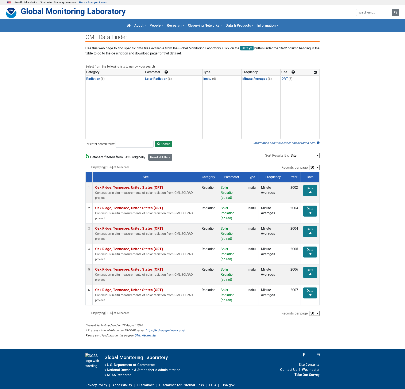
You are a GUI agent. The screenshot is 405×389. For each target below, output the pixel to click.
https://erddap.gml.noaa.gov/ (165, 330)
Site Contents (309, 365)
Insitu (207, 79)
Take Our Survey (307, 375)
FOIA (212, 385)
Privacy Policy (96, 385)
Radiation (93, 79)
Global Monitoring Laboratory (73, 11)
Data (310, 188)
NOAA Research (119, 375)
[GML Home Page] (128, 25)
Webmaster (311, 370)
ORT (284, 79)
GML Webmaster (145, 335)
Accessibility (122, 385)
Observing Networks (203, 26)
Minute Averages (254, 79)
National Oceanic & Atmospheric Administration (144, 370)
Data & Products (238, 26)
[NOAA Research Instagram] (313, 355)
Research (174, 26)
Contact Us (288, 370)
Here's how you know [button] (92, 2)
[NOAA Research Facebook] (298, 355)
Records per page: (294, 167)
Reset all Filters (160, 157)
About (138, 26)
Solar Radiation (156, 79)
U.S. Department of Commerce (131, 365)
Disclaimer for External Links (181, 385)
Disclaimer (145, 385)
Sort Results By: (277, 155)
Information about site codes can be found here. (285, 143)
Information (266, 26)
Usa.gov (228, 385)
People (155, 26)
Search (165, 144)
